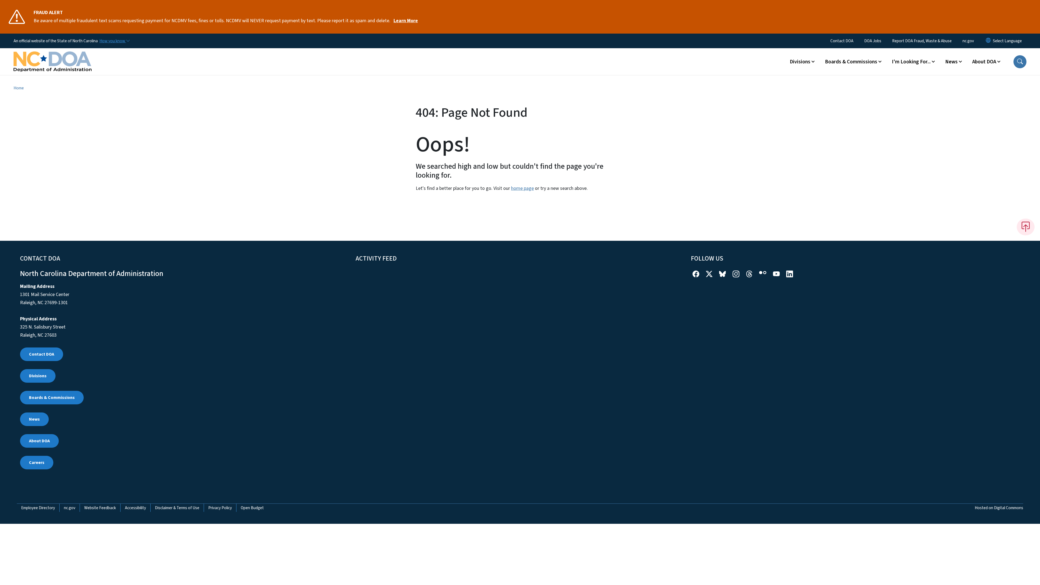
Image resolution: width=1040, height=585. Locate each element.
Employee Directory (38, 508)
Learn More (406, 20)
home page (522, 188)
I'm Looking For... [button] (911, 62)
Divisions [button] (800, 62)
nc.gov (968, 41)
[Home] (53, 55)
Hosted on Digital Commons (999, 508)
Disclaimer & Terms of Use (177, 508)
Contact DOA (841, 41)
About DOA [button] (984, 62)
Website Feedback (100, 508)
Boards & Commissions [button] (851, 62)
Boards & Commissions (52, 398)
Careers (36, 463)
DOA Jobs (872, 41)
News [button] (951, 62)
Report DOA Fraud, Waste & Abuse (922, 41)
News (34, 419)
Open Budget (252, 508)
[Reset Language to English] (988, 41)
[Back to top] (1026, 227)
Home (19, 88)
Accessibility (135, 508)
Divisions (38, 376)
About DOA (39, 441)
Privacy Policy (220, 508)
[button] (1019, 61)
